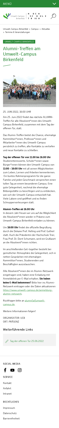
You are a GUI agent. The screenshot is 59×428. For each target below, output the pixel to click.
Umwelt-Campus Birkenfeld (15, 29)
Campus (35, 29)
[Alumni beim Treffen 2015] (29, 89)
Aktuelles (46, 29)
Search (53, 16)
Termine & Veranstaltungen (17, 32)
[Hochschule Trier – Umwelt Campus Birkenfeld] (25, 16)
